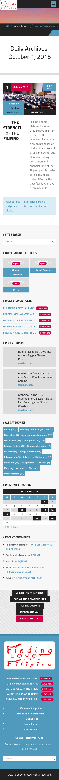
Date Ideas (10, 435)
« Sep (6, 527)
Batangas (9, 429)
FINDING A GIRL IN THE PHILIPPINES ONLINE (20, 332)
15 (44, 510)
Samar (32, 468)
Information (10, 457)
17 (7, 514)
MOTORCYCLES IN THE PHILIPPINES (20, 320)
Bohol (23, 429)
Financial (9, 451)
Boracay (35, 429)
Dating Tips (10, 440)
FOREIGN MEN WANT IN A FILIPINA (20, 314)
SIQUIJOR (36, 555)
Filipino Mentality (36, 446)
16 (52, 510)
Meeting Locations (14, 468)
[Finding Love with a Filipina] (9, 7)
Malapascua (27, 462)
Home (38, 26)
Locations (9, 462)
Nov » (14, 527)
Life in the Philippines (37, 114)
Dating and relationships (34, 435)
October (54, 26)
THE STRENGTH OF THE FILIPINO (13, 130)
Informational (29, 612)
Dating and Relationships (30, 599)
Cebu (47, 429)
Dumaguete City (31, 440)
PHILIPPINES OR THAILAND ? (18, 308)
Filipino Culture (12, 446)
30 (52, 518)
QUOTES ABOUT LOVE (30, 578)
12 (22, 510)
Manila (43, 462)
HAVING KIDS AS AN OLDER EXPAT (20, 326)
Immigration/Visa (28, 451)
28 (37, 518)
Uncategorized (12, 473)
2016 (46, 26)
